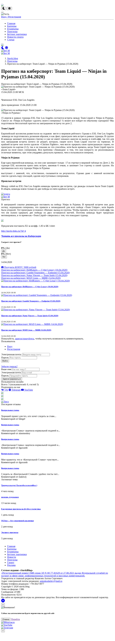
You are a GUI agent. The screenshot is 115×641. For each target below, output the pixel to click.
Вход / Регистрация (11, 16)
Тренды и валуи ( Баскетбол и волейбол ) (19, 485)
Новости (11, 557)
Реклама (11, 565)
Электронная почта (11, 372)
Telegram (16, 390)
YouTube (28, 390)
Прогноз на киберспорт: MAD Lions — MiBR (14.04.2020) (31, 278)
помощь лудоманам (10, 497)
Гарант (10, 562)
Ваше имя (6, 369)
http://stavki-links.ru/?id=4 (13, 231)
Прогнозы (12, 31)
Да (3, 251)
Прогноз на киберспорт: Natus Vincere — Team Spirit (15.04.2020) (34, 275)
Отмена (5, 619)
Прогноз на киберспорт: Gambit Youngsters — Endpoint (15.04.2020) (35, 272)
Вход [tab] (9, 346)
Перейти (15, 619)
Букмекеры (13, 29)
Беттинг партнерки (17, 34)
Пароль (5, 357)
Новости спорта (15, 37)
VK (6, 390)
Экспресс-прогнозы (9, 532)
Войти (5, 361)
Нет (4, 257)
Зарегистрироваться (11, 379)
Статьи (10, 39)
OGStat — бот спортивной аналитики (17, 521)
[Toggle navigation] (2, 12)
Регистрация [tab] (13, 349)
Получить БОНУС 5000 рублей (20, 267)
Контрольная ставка (10, 410)
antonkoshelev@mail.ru (51, 581)
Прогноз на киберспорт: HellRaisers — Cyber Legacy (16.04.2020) (34, 270)
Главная (11, 23)
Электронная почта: (11, 354)
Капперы (11, 26)
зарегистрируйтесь (24, 338)
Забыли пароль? (9, 366)
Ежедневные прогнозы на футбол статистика (21, 509)
